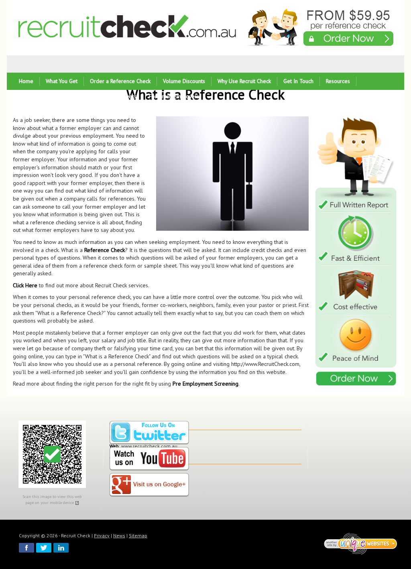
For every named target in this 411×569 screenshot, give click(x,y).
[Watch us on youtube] (149, 459)
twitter (43, 548)
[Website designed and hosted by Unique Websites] (361, 544)
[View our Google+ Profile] (149, 485)
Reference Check (104, 250)
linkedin (61, 548)
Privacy (102, 535)
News (119, 535)
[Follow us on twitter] (149, 433)
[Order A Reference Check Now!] (356, 252)
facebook (26, 548)
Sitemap (138, 535)
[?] (77, 502)
